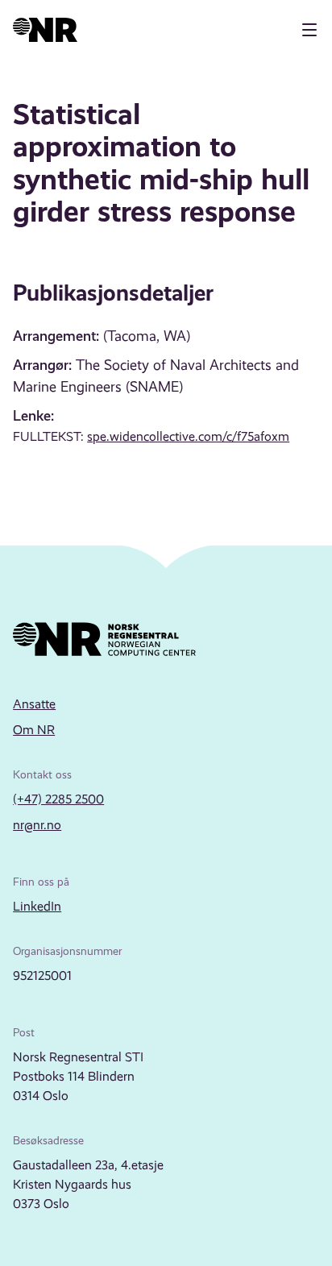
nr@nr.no (37, 824)
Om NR (34, 729)
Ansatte (34, 704)
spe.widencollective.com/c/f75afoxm (188, 436)
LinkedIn (37, 906)
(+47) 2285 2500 (58, 799)
